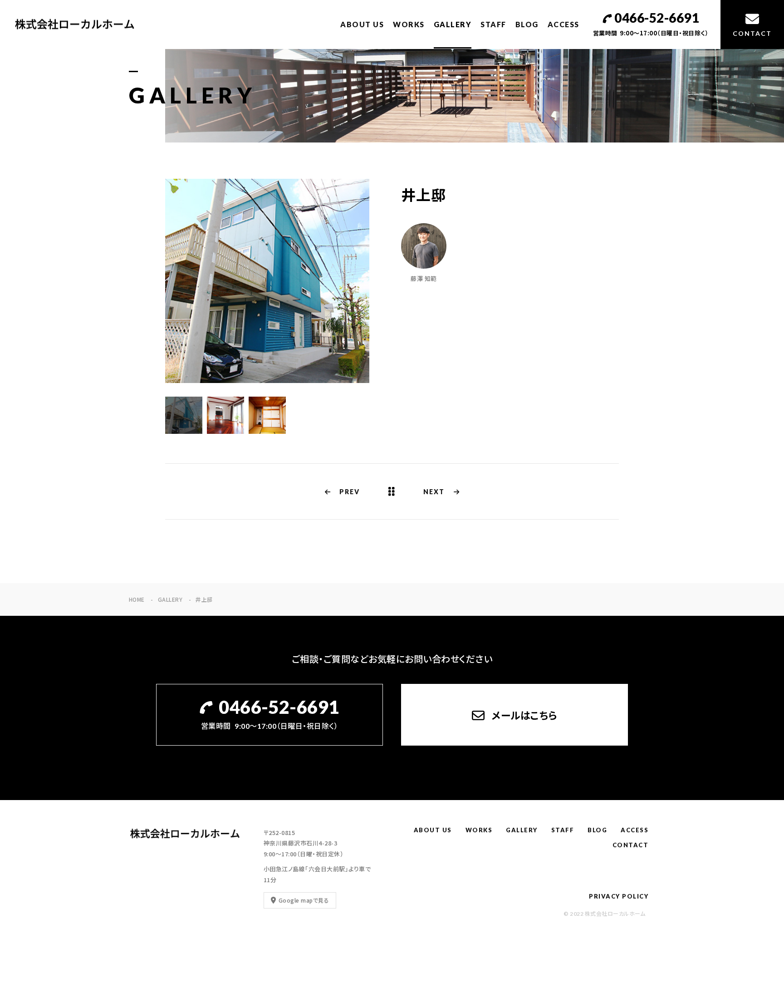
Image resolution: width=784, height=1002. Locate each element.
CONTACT (630, 845)
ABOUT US (362, 24)
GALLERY (453, 24)
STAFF (493, 24)
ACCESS (563, 24)
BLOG (527, 24)
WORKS (409, 24)
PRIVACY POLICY (618, 896)
